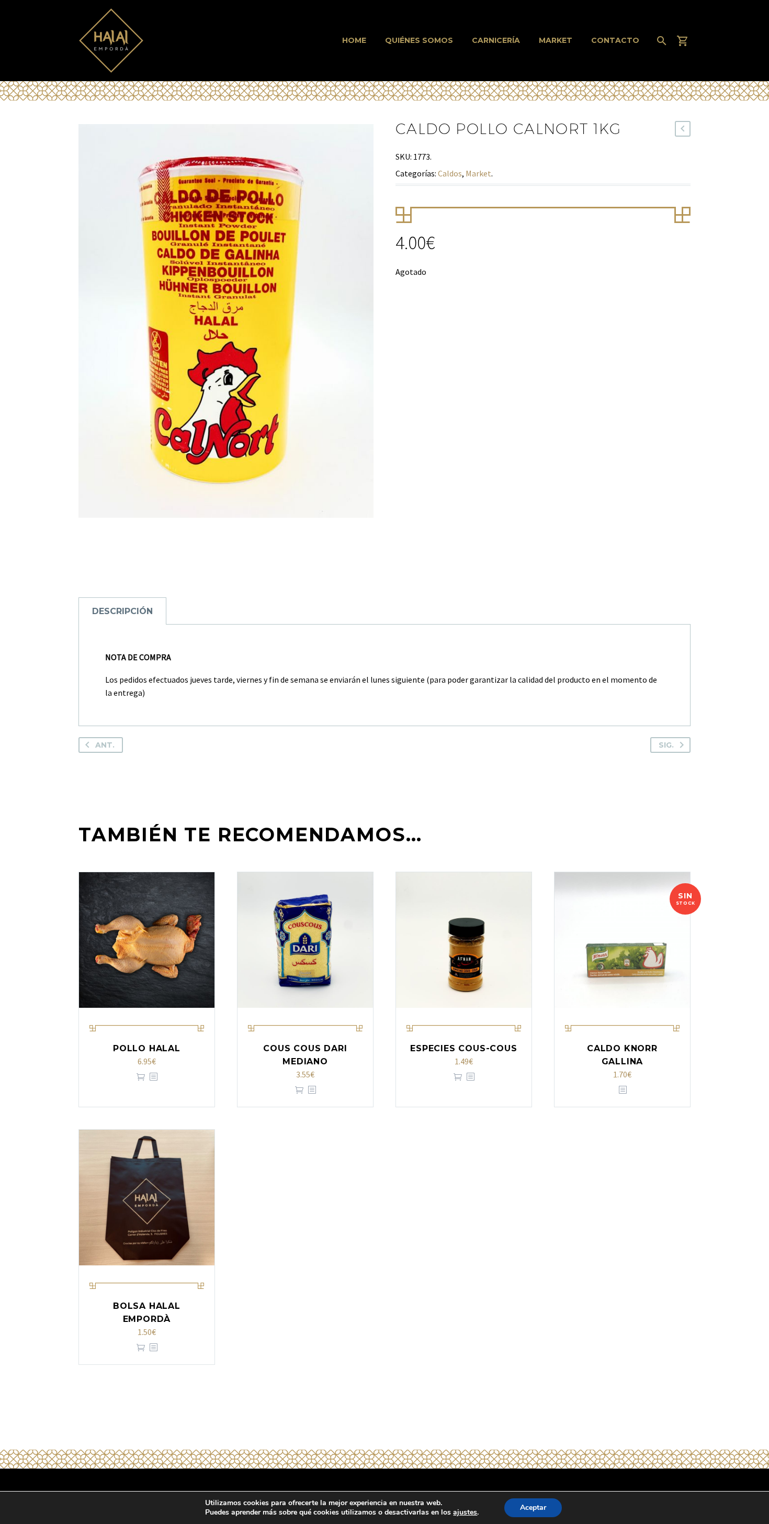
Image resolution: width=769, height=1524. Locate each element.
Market (555, 40)
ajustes (465, 1512)
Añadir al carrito (141, 1077)
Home (354, 40)
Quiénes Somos (419, 40)
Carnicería (496, 40)
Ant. (105, 745)
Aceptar (533, 1507)
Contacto (615, 40)
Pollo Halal (146, 1048)
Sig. (666, 745)
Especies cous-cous (463, 1048)
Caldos (450, 173)
